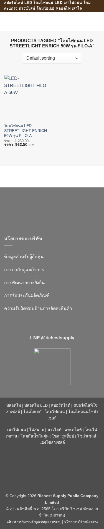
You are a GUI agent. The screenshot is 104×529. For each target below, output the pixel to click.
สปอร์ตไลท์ (60, 405)
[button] (7, 21)
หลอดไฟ (13, 405)
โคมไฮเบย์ (32, 412)
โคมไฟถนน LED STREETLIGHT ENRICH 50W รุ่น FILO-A (25, 131)
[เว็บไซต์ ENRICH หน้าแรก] (51, 209)
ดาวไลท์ (54, 430)
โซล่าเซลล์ (86, 436)
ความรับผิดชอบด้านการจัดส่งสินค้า (38, 308)
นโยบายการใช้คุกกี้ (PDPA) (81, 521)
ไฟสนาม (36, 430)
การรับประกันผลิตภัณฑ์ (27, 295)
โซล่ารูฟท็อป (63, 436)
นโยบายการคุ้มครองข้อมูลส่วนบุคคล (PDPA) (34, 521)
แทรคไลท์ (73, 430)
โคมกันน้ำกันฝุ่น (35, 436)
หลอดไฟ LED (36, 405)
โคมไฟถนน (55, 412)
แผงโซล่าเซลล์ (52, 442)
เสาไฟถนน (16, 430)
